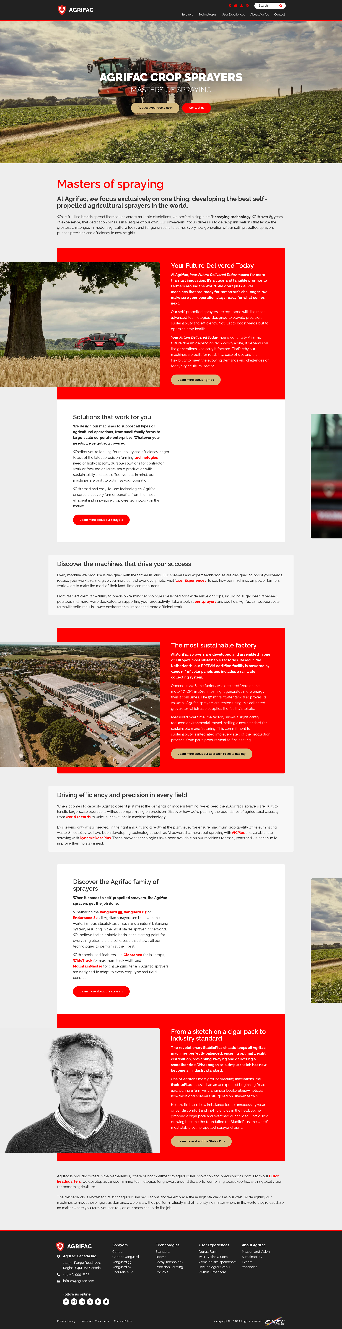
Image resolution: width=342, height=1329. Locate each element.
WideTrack (82, 960)
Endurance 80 (85, 918)
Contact (279, 14)
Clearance (132, 955)
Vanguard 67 (135, 912)
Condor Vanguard (125, 1257)
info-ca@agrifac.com (78, 1281)
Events (247, 1262)
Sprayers (187, 14)
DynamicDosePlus (95, 838)
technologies (146, 457)
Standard (163, 1251)
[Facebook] (66, 1301)
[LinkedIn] (82, 1301)
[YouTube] (98, 1301)
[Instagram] (74, 1301)
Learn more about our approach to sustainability (212, 753)
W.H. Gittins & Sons (213, 1257)
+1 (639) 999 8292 (76, 1274)
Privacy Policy (66, 1321)
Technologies (207, 14)
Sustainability (252, 1257)
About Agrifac (259, 14)
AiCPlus (238, 832)
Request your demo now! (155, 107)
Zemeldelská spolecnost (218, 1262)
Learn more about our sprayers (101, 520)
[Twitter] (90, 1301)
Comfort (162, 1272)
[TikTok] (106, 1301)
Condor (118, 1251)
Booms (161, 1257)
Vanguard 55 (111, 912)
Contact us (196, 107)
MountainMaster (87, 966)
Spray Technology (169, 1262)
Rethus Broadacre (212, 1272)
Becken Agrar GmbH (214, 1267)
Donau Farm (208, 1251)
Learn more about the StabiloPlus (201, 1141)
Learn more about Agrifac (196, 379)
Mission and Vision (256, 1251)
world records (78, 817)
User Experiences (233, 14)
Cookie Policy (123, 1321)
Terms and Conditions (94, 1321)
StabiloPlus (181, 1085)
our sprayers (205, 601)
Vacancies (249, 1267)
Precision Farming (169, 1267)
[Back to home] (75, 10)
